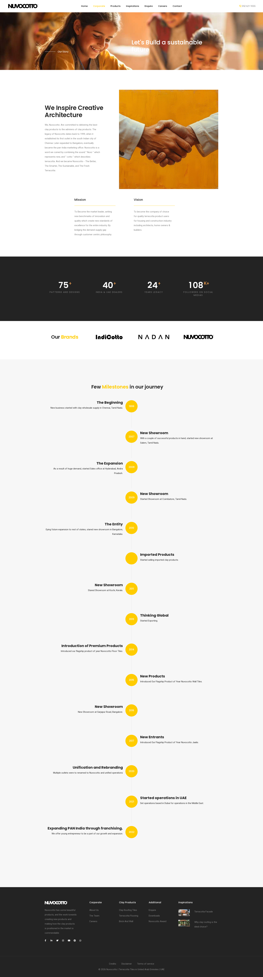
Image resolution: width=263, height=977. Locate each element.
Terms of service (145, 963)
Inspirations (132, 6)
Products (115, 6)
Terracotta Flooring (128, 915)
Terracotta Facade (203, 911)
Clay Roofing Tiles (128, 910)
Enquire (149, 6)
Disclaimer (126, 963)
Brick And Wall (126, 921)
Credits (112, 963)
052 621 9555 (248, 6)
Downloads (154, 915)
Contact (177, 6)
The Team (94, 915)
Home (84, 6)
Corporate (99, 6)
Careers (162, 6)
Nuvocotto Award (157, 921)
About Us (94, 910)
